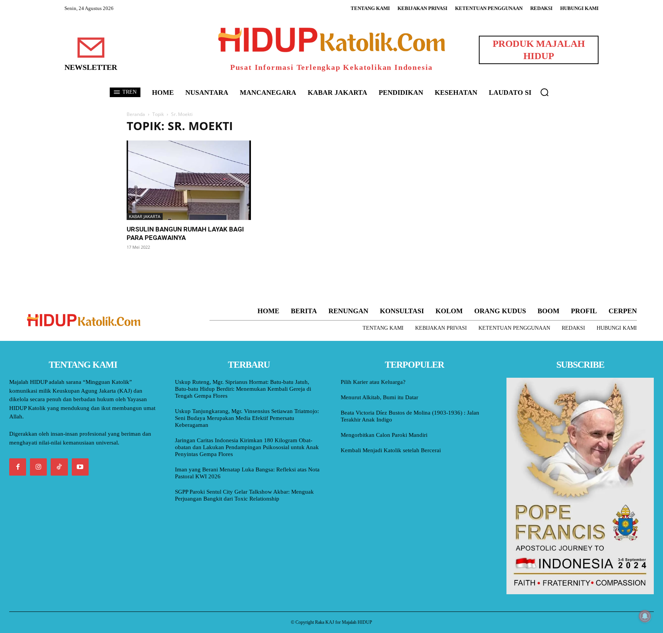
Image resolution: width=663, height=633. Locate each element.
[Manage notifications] (645, 616)
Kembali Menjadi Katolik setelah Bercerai (391, 450)
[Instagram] (38, 466)
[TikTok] (59, 466)
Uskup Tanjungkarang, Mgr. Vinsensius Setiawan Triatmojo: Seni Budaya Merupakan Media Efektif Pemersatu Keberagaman (247, 418)
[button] (544, 92)
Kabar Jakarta (144, 216)
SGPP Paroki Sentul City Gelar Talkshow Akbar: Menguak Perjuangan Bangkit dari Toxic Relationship (244, 495)
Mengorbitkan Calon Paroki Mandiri (384, 435)
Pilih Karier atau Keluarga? (373, 382)
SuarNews (425, 126)
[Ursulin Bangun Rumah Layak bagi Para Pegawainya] (189, 180)
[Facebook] (17, 466)
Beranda (136, 114)
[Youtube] (80, 466)
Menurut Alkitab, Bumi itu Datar (379, 397)
